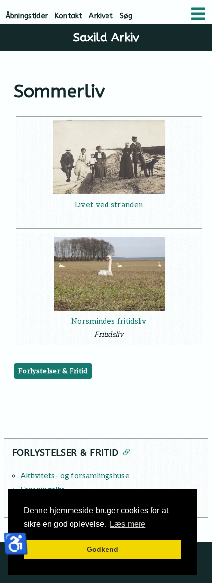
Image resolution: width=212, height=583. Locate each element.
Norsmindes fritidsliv (108, 321)
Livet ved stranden (109, 204)
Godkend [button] (102, 549)
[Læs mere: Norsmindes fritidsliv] (109, 274)
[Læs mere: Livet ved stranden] (109, 157)
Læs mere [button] (127, 524)
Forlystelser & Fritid (53, 371)
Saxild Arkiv (106, 37)
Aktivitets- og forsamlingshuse (75, 475)
